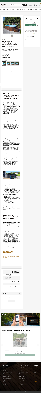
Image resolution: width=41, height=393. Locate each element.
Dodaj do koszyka (31, 25)
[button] (25, 5)
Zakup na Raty (21, 373)
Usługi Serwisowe (21, 383)
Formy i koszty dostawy (22, 370)
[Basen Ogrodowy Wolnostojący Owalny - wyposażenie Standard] (4, 63)
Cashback (5, 373)
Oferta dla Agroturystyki (22, 384)
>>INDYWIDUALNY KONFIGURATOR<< (8, 252)
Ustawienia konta (6, 369)
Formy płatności (21, 367)
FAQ (19, 387)
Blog (19, 386)
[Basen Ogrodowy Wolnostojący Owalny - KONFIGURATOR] (8, 63)
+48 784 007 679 (33, 28)
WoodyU (3, 39)
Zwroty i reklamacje (6, 383)
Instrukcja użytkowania (7, 386)
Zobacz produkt (20, 355)
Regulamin (5, 380)
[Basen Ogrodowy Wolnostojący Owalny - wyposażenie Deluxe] (17, 63)
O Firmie (20, 381)
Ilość (26, 20)
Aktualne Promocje (6, 384)
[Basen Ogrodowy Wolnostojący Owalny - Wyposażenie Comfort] (12, 63)
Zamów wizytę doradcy (22, 380)
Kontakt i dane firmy (22, 378)
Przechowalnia (5, 370)
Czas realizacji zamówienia (23, 372)
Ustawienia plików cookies (8, 372)
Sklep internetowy (20, 391)
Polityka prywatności (7, 378)
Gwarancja (5, 381)
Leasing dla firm (21, 369)
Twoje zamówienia (6, 367)
